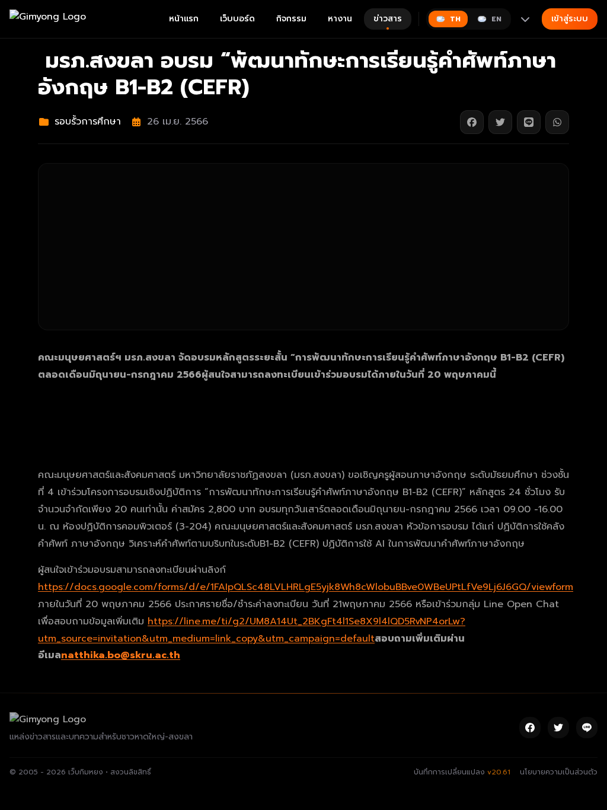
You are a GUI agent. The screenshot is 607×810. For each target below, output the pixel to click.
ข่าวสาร (387, 18)
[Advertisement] (303, 247)
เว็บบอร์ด (237, 18)
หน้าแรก (184, 18)
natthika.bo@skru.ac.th (120, 655)
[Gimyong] (47, 18)
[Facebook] (530, 727)
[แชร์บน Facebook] (472, 122)
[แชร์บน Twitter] (500, 122)
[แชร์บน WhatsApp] (557, 122)
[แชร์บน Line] (529, 122)
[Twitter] (558, 727)
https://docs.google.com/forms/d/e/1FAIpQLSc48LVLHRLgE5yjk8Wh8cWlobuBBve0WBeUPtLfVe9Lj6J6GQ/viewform (305, 587)
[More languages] (525, 18)
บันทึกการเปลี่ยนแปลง (462, 772)
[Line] (587, 727)
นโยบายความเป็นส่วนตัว (559, 772)
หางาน (340, 18)
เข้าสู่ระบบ (569, 18)
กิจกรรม (291, 18)
